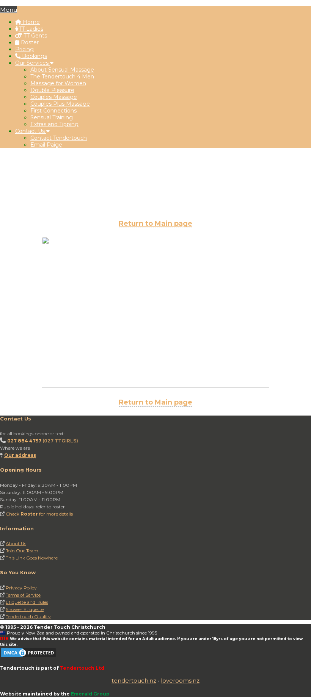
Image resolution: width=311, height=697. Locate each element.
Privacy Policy (21, 588)
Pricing (24, 49)
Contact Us (30, 131)
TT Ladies (31, 28)
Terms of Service (23, 595)
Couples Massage (53, 97)
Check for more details (39, 514)
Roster (29, 42)
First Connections (53, 110)
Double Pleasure (52, 90)
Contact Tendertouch (58, 137)
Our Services (32, 62)
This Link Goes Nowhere (32, 558)
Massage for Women (58, 83)
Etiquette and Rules (27, 602)
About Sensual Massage (62, 69)
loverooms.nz (180, 680)
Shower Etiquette (25, 609)
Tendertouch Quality (28, 616)
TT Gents (34, 35)
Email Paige (46, 144)
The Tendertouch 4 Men (62, 76)
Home (30, 22)
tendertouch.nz (134, 680)
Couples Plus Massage (60, 103)
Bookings (33, 56)
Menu (8, 9)
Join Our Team (22, 550)
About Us (16, 543)
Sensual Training (51, 117)
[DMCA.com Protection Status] (28, 656)
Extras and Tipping (54, 124)
